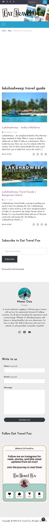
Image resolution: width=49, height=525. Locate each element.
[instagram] (19, 332)
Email (10, 377)
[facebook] (24, 332)
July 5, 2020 (8, 200)
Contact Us (24, 420)
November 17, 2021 (10, 132)
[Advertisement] (24, 57)
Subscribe (9, 259)
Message (8, 388)
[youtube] (29, 332)
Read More (7, 154)
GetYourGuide (18, 269)
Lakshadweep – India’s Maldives (21, 127)
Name (10, 366)
